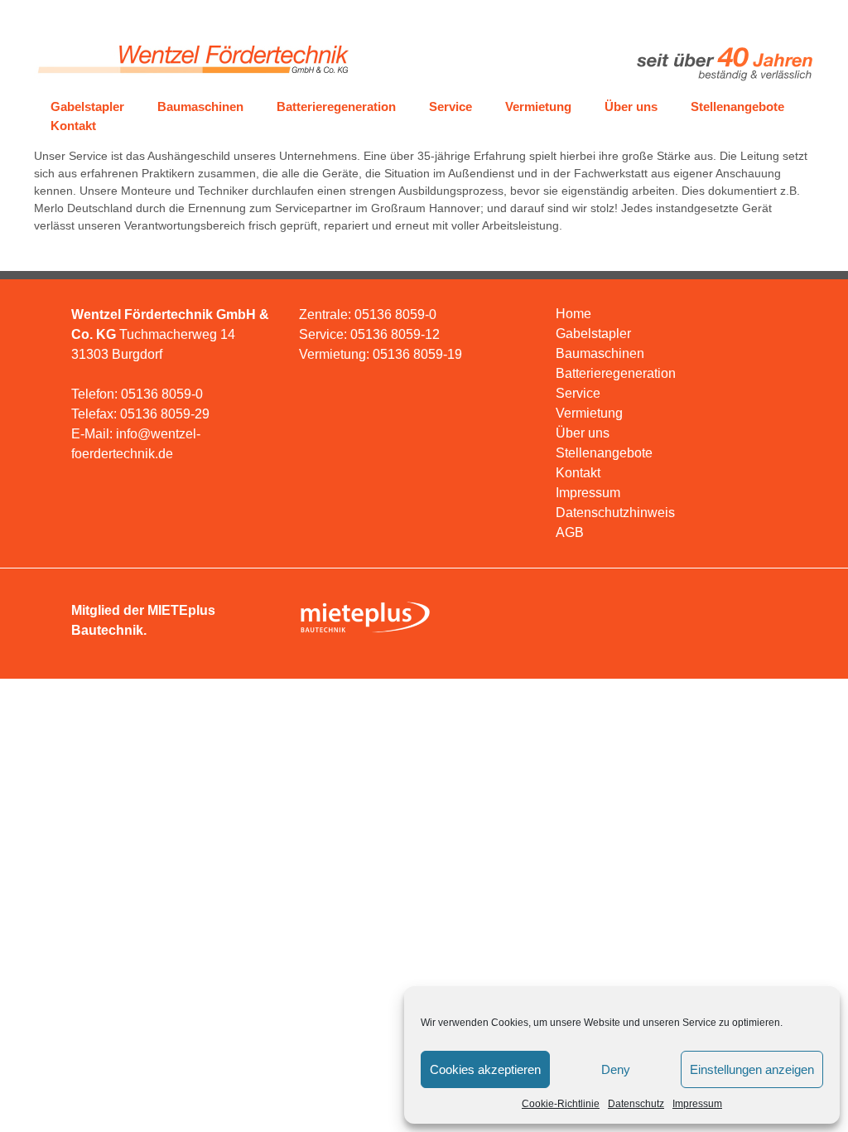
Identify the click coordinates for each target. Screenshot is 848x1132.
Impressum (697, 1104)
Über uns (631, 106)
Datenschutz (636, 1104)
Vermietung (538, 106)
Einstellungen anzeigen (752, 1069)
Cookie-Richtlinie (561, 1104)
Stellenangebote (737, 106)
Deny (615, 1069)
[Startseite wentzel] (191, 80)
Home (573, 314)
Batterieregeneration (336, 106)
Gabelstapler (87, 106)
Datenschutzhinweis (615, 513)
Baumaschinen (200, 106)
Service (450, 106)
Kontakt (73, 126)
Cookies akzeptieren (485, 1069)
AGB (570, 532)
